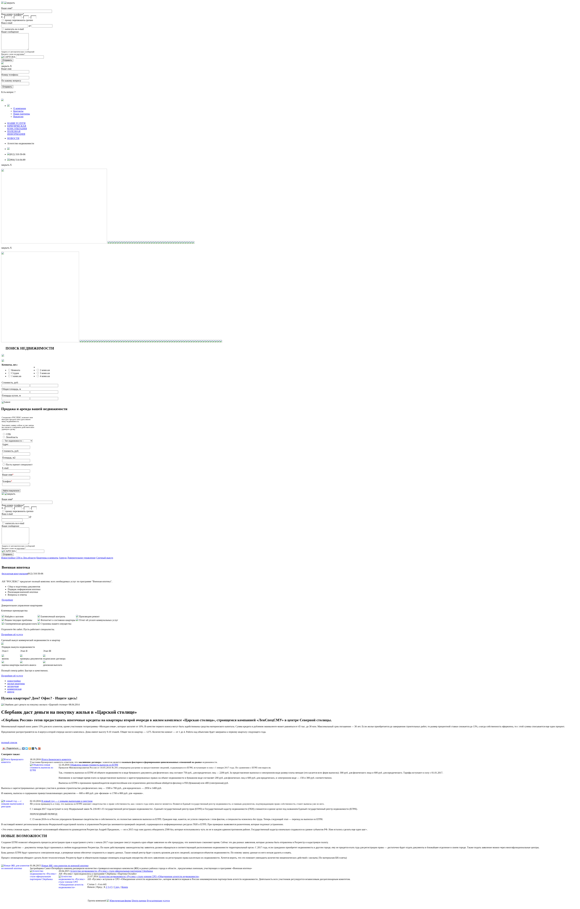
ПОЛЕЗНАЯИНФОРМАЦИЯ (16, 132)
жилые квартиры (16, 683)
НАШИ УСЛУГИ (16, 123)
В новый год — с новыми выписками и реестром (66, 801)
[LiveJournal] (36, 748)
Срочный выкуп (104, 557)
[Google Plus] (39, 748)
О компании (19, 108)
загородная (13, 686)
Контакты (18, 111)
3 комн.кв (45, 373)
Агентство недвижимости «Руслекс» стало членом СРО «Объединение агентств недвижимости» (149, 876)
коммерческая (14, 689)
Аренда (63, 557)
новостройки (14, 681)
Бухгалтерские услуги (158, 900)
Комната (15, 370)
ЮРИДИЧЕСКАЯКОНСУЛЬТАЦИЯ (17, 127)
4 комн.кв (45, 376)
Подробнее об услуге (12, 634)
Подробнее (7, 600)
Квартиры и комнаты (47, 557)
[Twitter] (26, 748)
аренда (10, 691)
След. (117, 887)
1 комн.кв (16, 376)
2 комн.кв (45, 370)
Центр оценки (139, 900)
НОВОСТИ (13, 138)
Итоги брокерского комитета (56, 759)
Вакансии (18, 116)
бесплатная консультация (14, 573)
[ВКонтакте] (23, 748)
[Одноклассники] (29, 748)
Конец (124, 887)
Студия (15, 373)
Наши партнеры (21, 114)
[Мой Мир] (33, 748)
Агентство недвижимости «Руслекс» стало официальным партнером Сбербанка (111, 871)
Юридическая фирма (120, 900)
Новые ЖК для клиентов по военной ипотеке (65, 865)
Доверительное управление (81, 557)
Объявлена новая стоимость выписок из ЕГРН (94, 765)
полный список (9, 742)
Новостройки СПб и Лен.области (18, 557)
